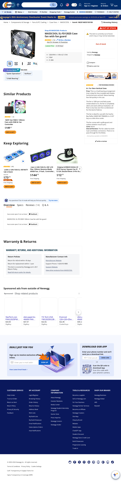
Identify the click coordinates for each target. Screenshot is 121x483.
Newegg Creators (78, 413)
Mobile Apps (77, 427)
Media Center (55, 405)
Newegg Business (100, 395)
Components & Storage (20, 22)
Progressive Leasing (79, 445)
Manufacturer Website (53, 260)
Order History (33, 402)
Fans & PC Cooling (39, 22)
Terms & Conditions (13, 466)
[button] (18, 4)
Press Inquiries (55, 418)
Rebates (75, 424)
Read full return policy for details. (19, 272)
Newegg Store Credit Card (81, 438)
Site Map (75, 416)
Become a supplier (79, 395)
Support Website (52, 267)
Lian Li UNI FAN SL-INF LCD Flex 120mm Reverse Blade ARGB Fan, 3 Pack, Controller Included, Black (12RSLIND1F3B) (42, 169)
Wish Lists (32, 413)
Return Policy (11, 406)
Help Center (11, 395)
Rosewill (97, 406)
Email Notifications (35, 424)
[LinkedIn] (89, 462)
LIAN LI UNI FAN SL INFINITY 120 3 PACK (16, 171)
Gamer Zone (55, 414)
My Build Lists (33, 416)
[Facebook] (74, 462)
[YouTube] (98, 462)
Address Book (33, 409)
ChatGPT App (77, 431)
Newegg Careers (56, 421)
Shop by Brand (77, 420)
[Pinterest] (94, 462)
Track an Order (12, 399)
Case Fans (53, 22)
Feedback (33, 214)
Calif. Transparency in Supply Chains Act (20, 471)
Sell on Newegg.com (79, 399)
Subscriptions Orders (36, 427)
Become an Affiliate (79, 409)
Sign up (44, 362)
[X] (79, 462)
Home (6, 22)
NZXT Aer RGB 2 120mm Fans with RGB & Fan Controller (15, 122)
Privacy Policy (25, 466)
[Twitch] (103, 462)
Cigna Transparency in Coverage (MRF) (20, 475)
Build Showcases (78, 441)
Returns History (34, 406)
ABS (95, 402)
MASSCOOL (64, 22)
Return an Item (12, 402)
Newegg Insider (56, 425)
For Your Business (78, 402)
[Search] (53, 5)
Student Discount (78, 434)
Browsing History (34, 399)
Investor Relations (57, 401)
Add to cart (10, 132)
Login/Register (33, 395)
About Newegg (55, 398)
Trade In (75, 448)
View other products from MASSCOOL (59, 270)
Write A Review (102, 141)
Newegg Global (99, 399)
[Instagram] (84, 462)
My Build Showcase (35, 420)
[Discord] (107, 462)
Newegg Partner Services (81, 406)
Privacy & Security (13, 409)
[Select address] (18, 4)
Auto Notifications (35, 431)
